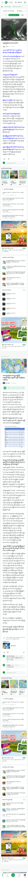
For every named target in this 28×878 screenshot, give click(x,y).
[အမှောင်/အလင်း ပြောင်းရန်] (15, 2)
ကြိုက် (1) (8, 669)
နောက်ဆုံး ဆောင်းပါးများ (8, 11)
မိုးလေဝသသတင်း (17, 7)
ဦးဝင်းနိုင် (8, 383)
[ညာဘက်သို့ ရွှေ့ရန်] (25, 15)
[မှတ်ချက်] (8, 159)
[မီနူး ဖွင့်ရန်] (2, 2)
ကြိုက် (8, 662)
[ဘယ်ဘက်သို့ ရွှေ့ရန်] (3, 15)
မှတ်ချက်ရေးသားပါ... (11, 163)
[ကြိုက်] (4, 652)
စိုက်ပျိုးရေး (20, 11)
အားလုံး (24, 290)
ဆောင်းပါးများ (8, 7)
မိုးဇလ (7, 46)
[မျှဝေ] (23, 159)
